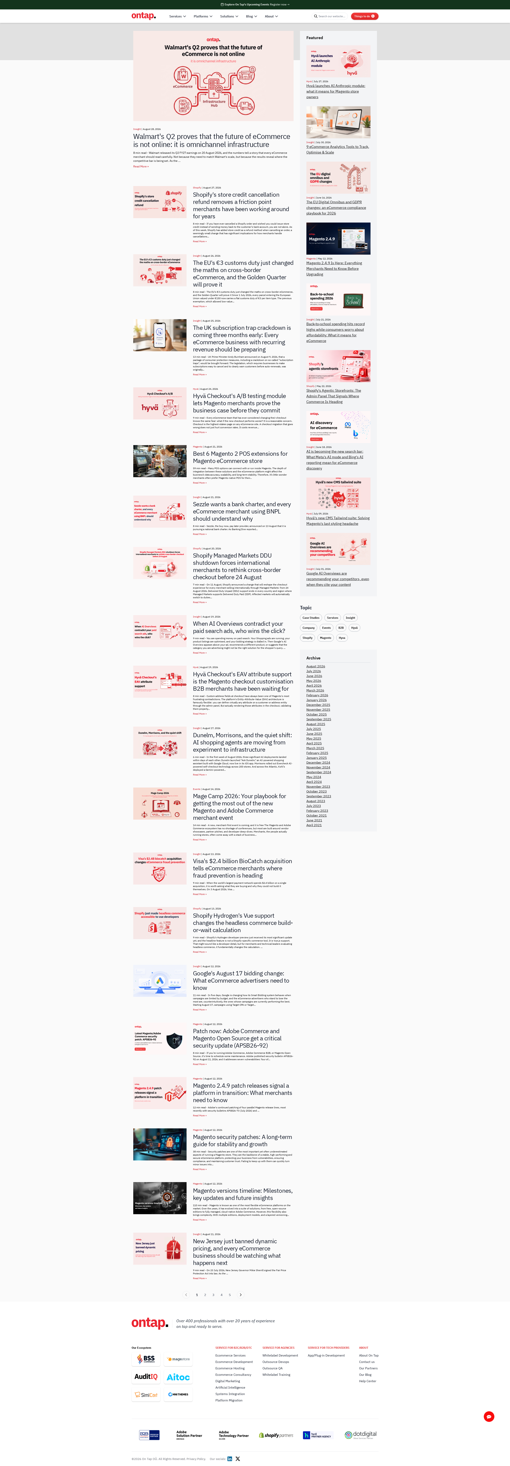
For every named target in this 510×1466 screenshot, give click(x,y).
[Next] (240, 1294)
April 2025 (314, 743)
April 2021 (314, 825)
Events (196, 789)
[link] (186, 1294)
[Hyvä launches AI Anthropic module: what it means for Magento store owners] (338, 61)
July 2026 (313, 671)
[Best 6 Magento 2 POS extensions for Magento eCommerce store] (160, 461)
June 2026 (314, 676)
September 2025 (318, 719)
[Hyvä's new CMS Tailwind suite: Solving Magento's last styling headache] (338, 494)
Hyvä (195, 388)
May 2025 (313, 738)
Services (332, 618)
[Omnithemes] (178, 1394)
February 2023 (317, 811)
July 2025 (313, 729)
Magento (197, 446)
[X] (237, 1458)
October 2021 (316, 815)
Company (309, 628)
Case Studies (311, 618)
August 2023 (315, 801)
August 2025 (315, 724)
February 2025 (317, 753)
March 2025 (315, 748)
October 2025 (316, 714)
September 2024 (318, 772)
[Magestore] (178, 1359)
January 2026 (316, 700)
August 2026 (315, 666)
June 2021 (314, 820)
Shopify (197, 187)
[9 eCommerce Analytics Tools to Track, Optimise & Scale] (338, 122)
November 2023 (318, 787)
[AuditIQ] (146, 1377)
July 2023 (313, 806)
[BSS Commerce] (146, 1359)
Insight (137, 129)
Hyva (342, 638)
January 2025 (316, 758)
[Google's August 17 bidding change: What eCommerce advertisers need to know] (160, 981)
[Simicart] (146, 1394)
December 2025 (318, 705)
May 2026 (313, 681)
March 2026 (315, 690)
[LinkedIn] (229, 1458)
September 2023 (318, 796)
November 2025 (318, 710)
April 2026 (314, 685)
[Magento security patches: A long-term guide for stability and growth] (160, 1144)
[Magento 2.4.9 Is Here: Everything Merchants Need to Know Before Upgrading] (338, 239)
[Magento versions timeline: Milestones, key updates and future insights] (160, 1198)
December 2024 (318, 762)
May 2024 (313, 777)
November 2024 (318, 767)
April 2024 (314, 782)
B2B (341, 628)
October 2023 (316, 791)
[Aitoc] (178, 1377)
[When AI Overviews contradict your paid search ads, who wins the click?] (160, 631)
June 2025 (314, 734)
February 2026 (317, 695)
